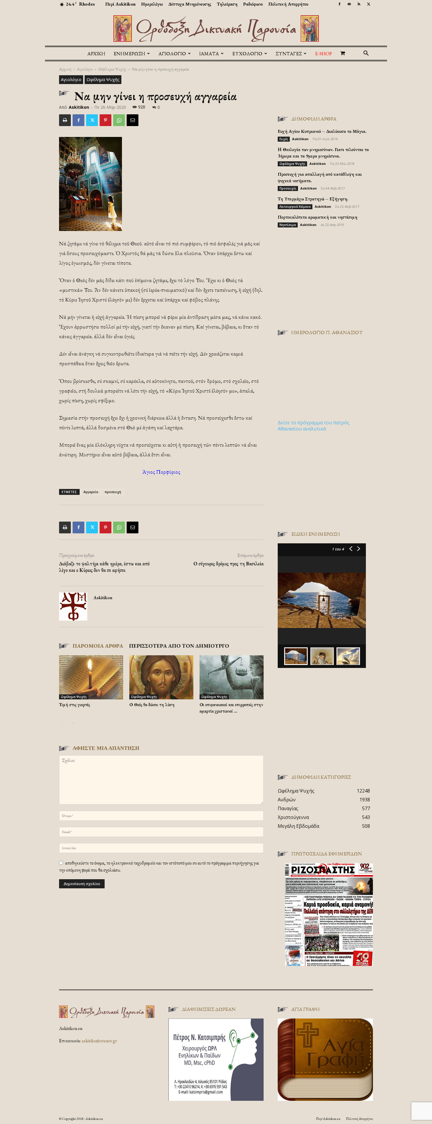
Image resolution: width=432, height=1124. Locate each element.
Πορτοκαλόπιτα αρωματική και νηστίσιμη (317, 217)
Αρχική (96, 53)
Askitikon (79, 107)
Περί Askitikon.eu (328, 1118)
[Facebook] (339, 4)
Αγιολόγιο (85, 69)
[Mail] (349, 4)
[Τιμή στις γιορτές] (91, 677)
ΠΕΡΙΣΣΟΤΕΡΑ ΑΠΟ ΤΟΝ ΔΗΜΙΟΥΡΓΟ (179, 645)
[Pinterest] (105, 120)
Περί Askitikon (120, 4)
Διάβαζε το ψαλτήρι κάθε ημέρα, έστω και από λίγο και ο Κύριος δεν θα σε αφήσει (104, 566)
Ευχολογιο (247, 53)
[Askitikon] (216, 28)
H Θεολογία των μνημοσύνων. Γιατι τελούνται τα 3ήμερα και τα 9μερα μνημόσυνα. (323, 152)
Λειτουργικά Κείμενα (295, 207)
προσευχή (113, 492)
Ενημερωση (129, 53)
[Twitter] (368, 4)
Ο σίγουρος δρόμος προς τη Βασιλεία (228, 563)
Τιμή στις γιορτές (74, 704)
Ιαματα (209, 53)
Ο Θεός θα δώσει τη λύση (152, 704)
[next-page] (72, 723)
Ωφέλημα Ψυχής (112, 69)
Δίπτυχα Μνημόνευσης (189, 4)
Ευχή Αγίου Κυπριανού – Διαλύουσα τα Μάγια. (322, 131)
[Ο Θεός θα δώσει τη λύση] (161, 677)
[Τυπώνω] (65, 120)
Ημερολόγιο (152, 4)
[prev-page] (62, 723)
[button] (366, 54)
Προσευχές (287, 188)
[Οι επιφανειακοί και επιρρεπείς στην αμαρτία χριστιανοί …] (232, 677)
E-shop (323, 53)
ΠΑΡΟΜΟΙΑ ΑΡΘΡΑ (98, 645)
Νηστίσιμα (287, 225)
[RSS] (358, 4)
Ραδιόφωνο (253, 4)
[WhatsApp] (119, 120)
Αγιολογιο (172, 53)
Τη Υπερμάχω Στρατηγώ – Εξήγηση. (313, 199)
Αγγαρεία (90, 492)
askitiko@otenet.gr (99, 1041)
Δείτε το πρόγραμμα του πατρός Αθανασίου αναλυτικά (313, 425)
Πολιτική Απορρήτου (288, 4)
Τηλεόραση (227, 4)
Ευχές (283, 139)
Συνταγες (289, 53)
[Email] (132, 120)
